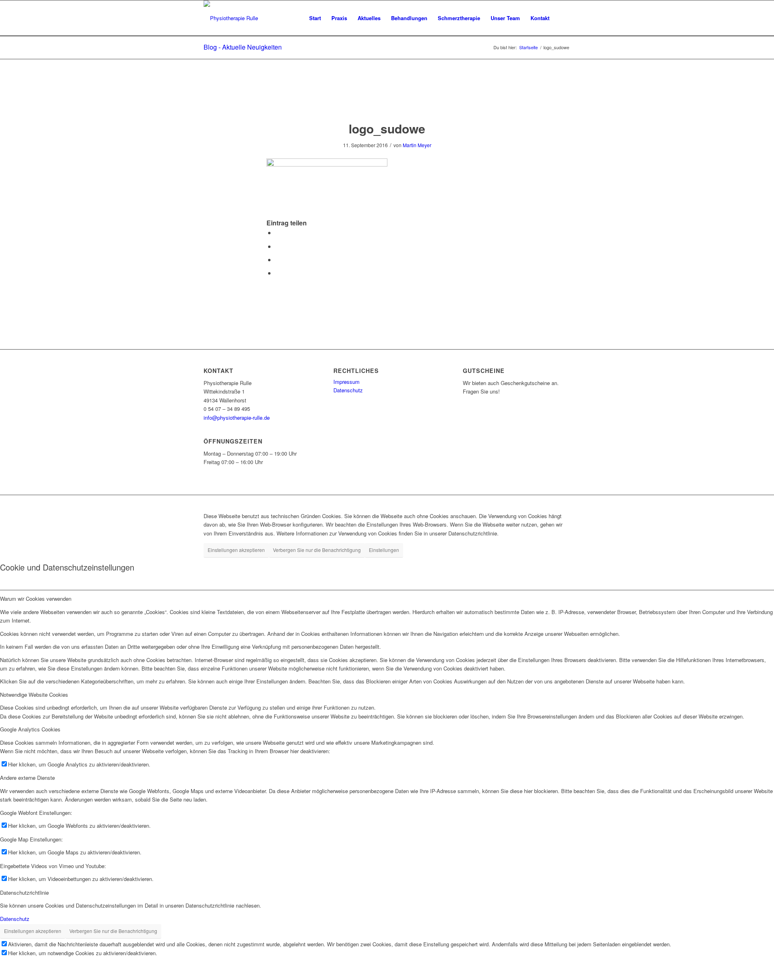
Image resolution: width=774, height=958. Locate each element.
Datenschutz (348, 390)
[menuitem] (315, 18)
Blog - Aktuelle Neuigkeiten (243, 47)
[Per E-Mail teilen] (277, 273)
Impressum (346, 381)
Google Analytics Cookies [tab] (30, 729)
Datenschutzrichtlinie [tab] (24, 892)
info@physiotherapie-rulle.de (237, 417)
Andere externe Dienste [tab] (27, 777)
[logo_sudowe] (387, 98)
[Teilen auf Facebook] (277, 232)
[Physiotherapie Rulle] (231, 18)
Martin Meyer (417, 145)
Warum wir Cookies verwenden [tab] (35, 598)
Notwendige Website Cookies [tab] (34, 694)
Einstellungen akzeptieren (236, 549)
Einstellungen (384, 549)
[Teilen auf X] (277, 246)
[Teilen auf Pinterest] (277, 259)
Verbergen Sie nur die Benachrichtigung (317, 549)
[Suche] (562, 18)
